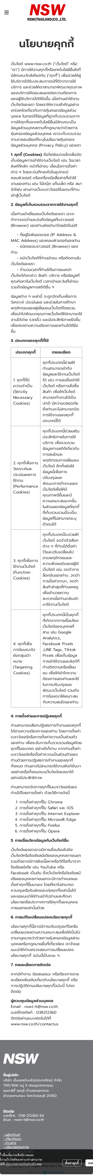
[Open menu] (6, 12)
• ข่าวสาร (9, 1143)
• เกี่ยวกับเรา (12, 1139)
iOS (70, 808)
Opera (53, 831)
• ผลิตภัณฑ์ (11, 1134)
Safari (53, 808)
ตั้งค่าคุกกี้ (72, 1163)
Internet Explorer (64, 814)
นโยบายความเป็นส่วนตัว (20, 1164)
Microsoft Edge (62, 819)
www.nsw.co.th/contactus (34, 1024)
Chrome (55, 802)
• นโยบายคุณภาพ (16, 1147)
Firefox (54, 825)
